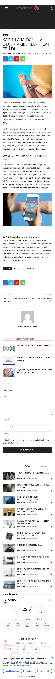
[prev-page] (4, 382)
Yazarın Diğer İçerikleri (25, 339)
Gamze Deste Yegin (14, 53)
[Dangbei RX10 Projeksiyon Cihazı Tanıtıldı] (9, 560)
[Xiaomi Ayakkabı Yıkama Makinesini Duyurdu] (9, 584)
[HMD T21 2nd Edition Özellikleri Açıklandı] (9, 500)
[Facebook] (5, 58)
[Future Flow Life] (40, 652)
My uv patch (31, 268)
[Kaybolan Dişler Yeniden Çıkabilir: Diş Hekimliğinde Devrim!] (9, 372)
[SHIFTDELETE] (9, 645)
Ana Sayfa (6, 31)
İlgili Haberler (8, 339)
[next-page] (8, 382)
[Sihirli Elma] (22, 644)
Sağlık (14, 31)
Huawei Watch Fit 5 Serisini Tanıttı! (33, 345)
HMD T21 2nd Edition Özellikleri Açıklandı (27, 498)
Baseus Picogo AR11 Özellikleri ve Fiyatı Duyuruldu (33, 522)
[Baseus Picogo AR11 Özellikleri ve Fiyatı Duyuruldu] (9, 524)
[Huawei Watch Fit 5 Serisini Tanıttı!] (9, 348)
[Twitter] (11, 58)
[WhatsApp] (22, 58)
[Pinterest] (16, 58)
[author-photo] (27, 323)
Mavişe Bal (21, 478)
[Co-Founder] (28, 652)
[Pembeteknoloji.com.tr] (27, 8)
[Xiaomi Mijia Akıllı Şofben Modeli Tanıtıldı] (9, 488)
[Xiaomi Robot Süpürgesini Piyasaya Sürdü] (9, 572)
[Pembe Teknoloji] (15, 652)
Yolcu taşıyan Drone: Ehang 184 (41, 299)
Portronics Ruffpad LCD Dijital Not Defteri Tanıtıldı (32, 510)
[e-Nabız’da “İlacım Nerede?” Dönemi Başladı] (9, 360)
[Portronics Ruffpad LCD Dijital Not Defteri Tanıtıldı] (9, 512)
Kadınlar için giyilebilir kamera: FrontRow (15, 299)
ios (23, 268)
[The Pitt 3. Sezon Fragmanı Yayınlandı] (9, 548)
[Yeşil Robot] (34, 644)
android (16, 268)
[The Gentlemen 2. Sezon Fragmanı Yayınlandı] (9, 476)
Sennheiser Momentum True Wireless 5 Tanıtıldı (31, 534)
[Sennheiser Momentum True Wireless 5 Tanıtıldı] (9, 536)
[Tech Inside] (46, 644)
